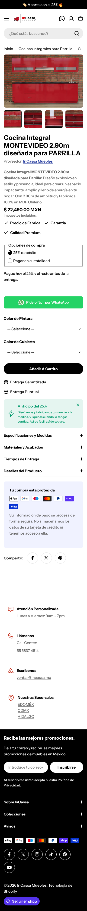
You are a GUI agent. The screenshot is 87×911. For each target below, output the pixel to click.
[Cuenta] (71, 18)
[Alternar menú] (6, 18)
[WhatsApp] (62, 18)
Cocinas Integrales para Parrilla (45, 48)
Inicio (8, 48)
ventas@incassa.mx (34, 677)
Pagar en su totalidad (31, 260)
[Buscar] (77, 33)
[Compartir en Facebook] (32, 558)
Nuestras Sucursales (36, 697)
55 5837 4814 (28, 650)
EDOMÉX (26, 704)
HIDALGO (26, 716)
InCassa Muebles (38, 161)
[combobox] (43, 33)
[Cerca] (77, 405)
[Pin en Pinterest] (60, 558)
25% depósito (24, 252)
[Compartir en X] (46, 558)
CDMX (23, 710)
